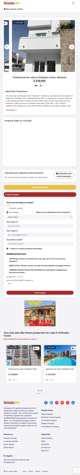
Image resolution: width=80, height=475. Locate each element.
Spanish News (47, 438)
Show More (11, 110)
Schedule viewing (16, 208)
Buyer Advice (9, 444)
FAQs (43, 441)
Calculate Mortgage (40, 187)
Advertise (45, 444)
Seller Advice (9, 447)
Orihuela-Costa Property (51, 417)
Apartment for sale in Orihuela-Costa (58, 369)
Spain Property (47, 414)
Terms (24, 471)
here (9, 283)
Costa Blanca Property (50, 426)
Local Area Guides (11, 441)
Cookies (37, 471)
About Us (45, 451)
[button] (36, 393)
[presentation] (7, 47)
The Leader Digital (11, 471)
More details (14, 212)
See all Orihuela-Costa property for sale (20, 339)
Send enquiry (40, 293)
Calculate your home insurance (64, 174)
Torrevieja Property (48, 420)
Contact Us (45, 447)
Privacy (31, 471)
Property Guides (10, 438)
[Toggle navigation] (73, 3)
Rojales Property (47, 423)
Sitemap (45, 471)
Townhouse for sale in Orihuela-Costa (20, 369)
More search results (13, 9)
